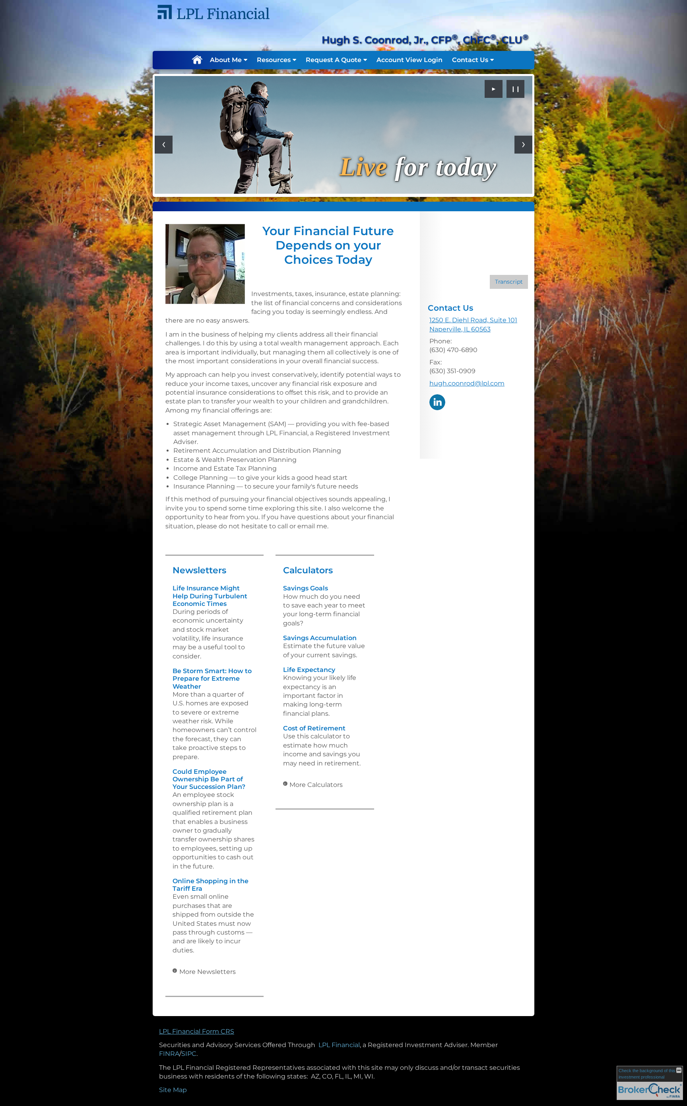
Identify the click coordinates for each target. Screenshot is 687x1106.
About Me (226, 60)
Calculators (308, 570)
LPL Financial (339, 1045)
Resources (274, 60)
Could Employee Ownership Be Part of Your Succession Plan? (209, 779)
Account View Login (409, 60)
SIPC (188, 1053)
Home (196, 60)
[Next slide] (523, 145)
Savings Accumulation (320, 638)
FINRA (169, 1053)
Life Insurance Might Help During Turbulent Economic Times (210, 595)
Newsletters (199, 570)
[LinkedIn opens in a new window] (437, 401)
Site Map (173, 1090)
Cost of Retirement (314, 728)
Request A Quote (333, 60)
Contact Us (470, 60)
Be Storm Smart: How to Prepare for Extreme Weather (212, 678)
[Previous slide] (164, 145)
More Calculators (316, 785)
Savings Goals (305, 588)
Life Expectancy (309, 670)
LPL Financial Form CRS (196, 1031)
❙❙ (515, 88)
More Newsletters (207, 972)
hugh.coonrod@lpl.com (467, 383)
